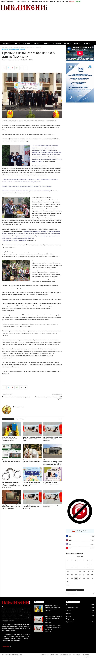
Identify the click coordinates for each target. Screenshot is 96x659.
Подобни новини (8, 419)
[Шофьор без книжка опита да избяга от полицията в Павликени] (52, 429)
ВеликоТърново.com (65, 654)
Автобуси (35, 1)
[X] (8, 68)
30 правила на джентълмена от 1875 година (48, 398)
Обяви (76, 43)
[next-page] (61, 419)
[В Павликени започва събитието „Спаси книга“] (52, 474)
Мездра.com (87, 657)
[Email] (21, 68)
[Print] (25, 68)
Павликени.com (15, 60)
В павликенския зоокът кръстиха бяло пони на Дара (31, 460)
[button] (94, 44)
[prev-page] (59, 419)
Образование (69, 621)
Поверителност (44, 654)
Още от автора (20, 419)
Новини (6, 43)
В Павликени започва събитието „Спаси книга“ (51, 483)
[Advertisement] (74, 8)
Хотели (66, 43)
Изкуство (68, 616)
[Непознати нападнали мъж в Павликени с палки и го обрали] (32, 429)
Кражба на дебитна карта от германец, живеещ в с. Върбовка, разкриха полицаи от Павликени (11, 485)
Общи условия (54, 654)
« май (67, 585)
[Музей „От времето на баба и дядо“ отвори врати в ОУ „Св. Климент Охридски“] (11, 497)
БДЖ (40, 1)
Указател (86, 43)
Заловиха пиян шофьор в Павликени (51, 505)
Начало (4, 47)
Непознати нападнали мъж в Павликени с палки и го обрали (32, 438)
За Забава (26, 43)
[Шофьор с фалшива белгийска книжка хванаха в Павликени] (32, 497)
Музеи (46, 43)
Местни (16, 49)
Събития (22, 49)
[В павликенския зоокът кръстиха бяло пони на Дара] (32, 451)
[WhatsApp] (17, 68)
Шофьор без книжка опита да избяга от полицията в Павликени (52, 438)
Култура (68, 610)
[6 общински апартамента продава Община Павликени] (11, 451)
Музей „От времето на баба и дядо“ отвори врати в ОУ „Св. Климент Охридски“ (11, 506)
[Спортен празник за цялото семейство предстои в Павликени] (32, 474)
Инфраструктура (70, 619)
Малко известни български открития (16, 397)
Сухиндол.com (76, 654)
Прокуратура (60, 1)
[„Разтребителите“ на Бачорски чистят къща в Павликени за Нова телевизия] (11, 429)
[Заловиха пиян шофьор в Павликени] (52, 497)
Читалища (57, 43)
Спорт (16, 43)
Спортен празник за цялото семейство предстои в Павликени (31, 484)
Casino (36, 43)
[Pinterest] (13, 68)
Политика (68, 613)
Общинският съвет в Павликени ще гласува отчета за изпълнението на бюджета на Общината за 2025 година (52, 462)
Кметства (52, 1)
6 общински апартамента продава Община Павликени (11, 460)
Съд (67, 1)
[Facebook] (4, 68)
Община (45, 1)
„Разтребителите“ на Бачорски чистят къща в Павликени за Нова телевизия (9, 439)
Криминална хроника (72, 607)
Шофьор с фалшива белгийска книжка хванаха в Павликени (31, 506)
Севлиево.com (85, 654)
